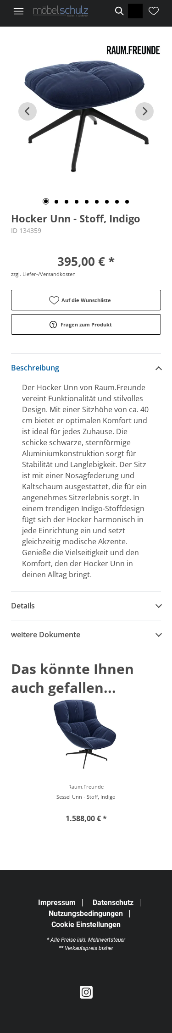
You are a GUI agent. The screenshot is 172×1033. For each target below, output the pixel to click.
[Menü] (18, 11)
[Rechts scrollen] (144, 111)
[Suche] (119, 11)
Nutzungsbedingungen (86, 913)
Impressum (57, 902)
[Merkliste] (153, 11)
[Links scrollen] (27, 111)
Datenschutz (113, 902)
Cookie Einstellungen (86, 924)
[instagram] (86, 992)
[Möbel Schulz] (60, 11)
